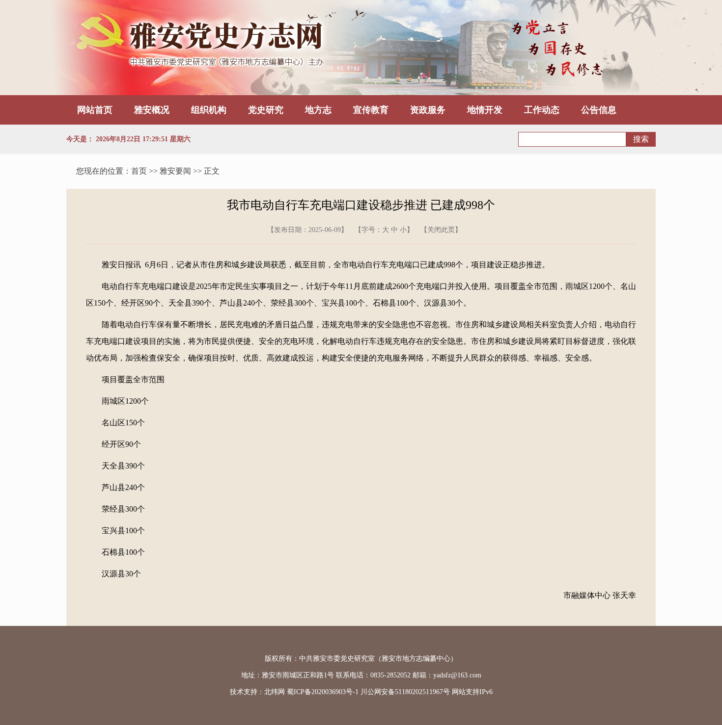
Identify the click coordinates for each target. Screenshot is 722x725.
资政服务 (427, 110)
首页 (139, 171)
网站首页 (94, 110)
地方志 (318, 110)
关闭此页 (441, 229)
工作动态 (541, 110)
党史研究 (265, 110)
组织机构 (208, 110)
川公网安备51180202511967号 (405, 692)
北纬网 (274, 692)
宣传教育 (371, 110)
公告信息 (598, 110)
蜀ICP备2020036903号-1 (323, 692)
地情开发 (484, 110)
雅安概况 (151, 110)
